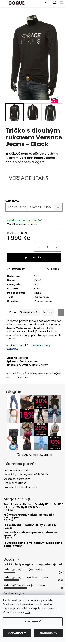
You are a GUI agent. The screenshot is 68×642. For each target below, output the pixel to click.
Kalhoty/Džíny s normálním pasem (26, 577)
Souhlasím (48, 633)
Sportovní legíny (14, 593)
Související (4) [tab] (29, 312)
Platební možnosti (15, 483)
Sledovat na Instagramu (37, 454)
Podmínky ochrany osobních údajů (26, 474)
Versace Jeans (28, 224)
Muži (36, 276)
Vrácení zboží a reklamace (20, 487)
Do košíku (36, 257)
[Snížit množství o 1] (38, 247)
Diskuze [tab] (47, 312)
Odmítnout (17, 633)
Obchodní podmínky (17, 479)
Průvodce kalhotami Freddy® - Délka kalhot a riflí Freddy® (34, 544)
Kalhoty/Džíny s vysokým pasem (24, 585)
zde (27, 612)
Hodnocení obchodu (17, 470)
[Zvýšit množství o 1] (56, 247)
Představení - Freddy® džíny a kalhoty (30, 525)
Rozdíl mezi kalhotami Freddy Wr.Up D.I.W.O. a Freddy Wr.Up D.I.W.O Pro (34, 506)
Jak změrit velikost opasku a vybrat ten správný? (31, 534)
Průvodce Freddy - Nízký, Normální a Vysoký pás (29, 516)
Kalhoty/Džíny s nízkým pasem (23, 569)
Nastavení (32, 621)
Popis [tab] (12, 312)
